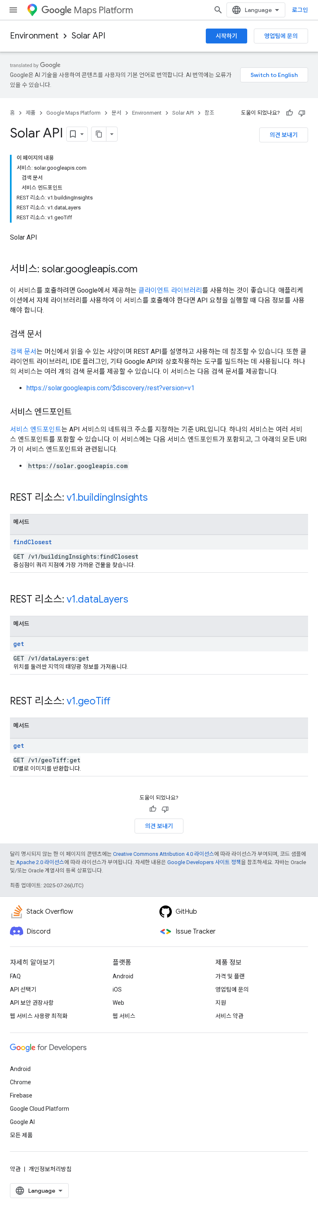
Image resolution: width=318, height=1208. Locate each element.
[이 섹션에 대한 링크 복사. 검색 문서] (50, 335)
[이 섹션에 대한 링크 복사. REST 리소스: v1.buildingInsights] (156, 498)
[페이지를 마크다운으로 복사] (99, 134)
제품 (31, 113)
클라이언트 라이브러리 (170, 290)
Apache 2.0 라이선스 (40, 862)
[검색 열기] (218, 10)
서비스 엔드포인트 (35, 429)
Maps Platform (103, 10)
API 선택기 (23, 989)
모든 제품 (21, 1135)
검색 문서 (23, 351)
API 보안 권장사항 (32, 1002)
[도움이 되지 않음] (302, 113)
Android (123, 976)
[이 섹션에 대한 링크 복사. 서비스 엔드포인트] (80, 413)
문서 (116, 113)
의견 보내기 (284, 135)
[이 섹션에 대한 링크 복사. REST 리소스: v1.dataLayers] (136, 600)
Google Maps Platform (73, 113)
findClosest (32, 542)
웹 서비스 (124, 1016)
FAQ (15, 976)
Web (118, 1002)
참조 (209, 113)
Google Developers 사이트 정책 (204, 862)
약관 (15, 1169)
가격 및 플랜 (230, 976)
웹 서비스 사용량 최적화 (38, 1016)
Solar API (88, 36)
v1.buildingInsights (107, 497)
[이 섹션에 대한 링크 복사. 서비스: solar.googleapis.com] (145, 270)
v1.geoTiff (88, 701)
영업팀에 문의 (281, 36)
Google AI (22, 1122)
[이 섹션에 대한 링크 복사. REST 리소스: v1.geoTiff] (118, 702)
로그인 (300, 10)
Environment (34, 36)
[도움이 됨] (289, 113)
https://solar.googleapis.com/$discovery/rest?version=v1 (110, 388)
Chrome (20, 1082)
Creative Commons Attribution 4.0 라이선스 (163, 854)
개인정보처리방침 (50, 1169)
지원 (220, 1002)
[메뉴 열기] (13, 10)
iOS (117, 989)
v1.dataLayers (97, 599)
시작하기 (226, 36)
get (18, 644)
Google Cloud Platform (39, 1108)
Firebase (21, 1095)
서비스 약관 (229, 1016)
